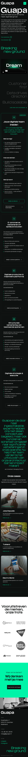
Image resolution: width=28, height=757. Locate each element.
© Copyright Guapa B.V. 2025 (7, 755)
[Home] (7, 3)
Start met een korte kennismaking (10, 207)
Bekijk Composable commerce (13, 358)
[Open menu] (24, 3)
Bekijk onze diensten (13, 201)
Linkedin (3, 741)
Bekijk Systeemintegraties (13, 308)
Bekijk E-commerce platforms (13, 259)
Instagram (4, 743)
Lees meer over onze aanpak (17, 107)
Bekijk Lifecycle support (13, 405)
